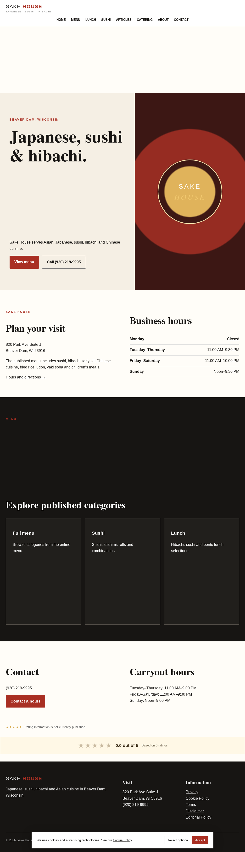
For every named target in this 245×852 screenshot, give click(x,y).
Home (61, 19)
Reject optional (178, 840)
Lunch (90, 19)
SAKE (29, 8)
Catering (145, 19)
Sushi (106, 19)
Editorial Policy (198, 817)
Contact (181, 19)
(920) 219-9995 (19, 688)
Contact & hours (25, 701)
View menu (24, 262)
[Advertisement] (122, 59)
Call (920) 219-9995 (64, 262)
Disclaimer (195, 811)
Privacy (192, 792)
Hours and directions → (26, 377)
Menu (75, 19)
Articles (124, 19)
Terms (191, 805)
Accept (200, 840)
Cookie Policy (197, 798)
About (163, 19)
